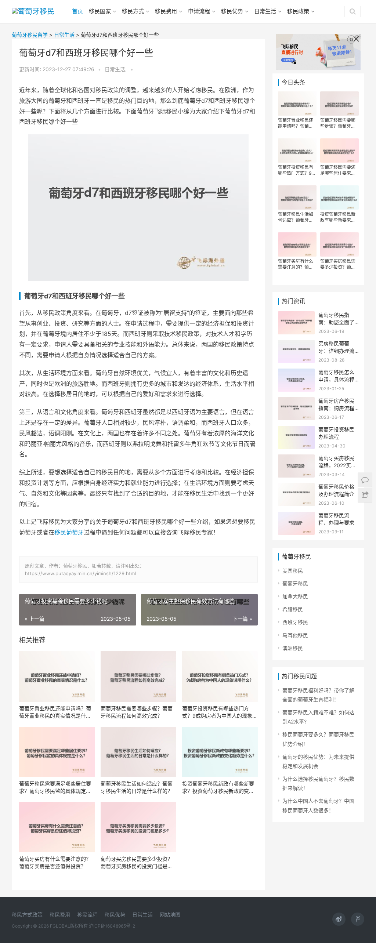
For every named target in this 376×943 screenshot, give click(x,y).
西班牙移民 (295, 622)
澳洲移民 (292, 648)
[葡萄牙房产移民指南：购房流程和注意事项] (296, 402)
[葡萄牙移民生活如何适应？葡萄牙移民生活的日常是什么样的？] (138, 752)
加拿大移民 (295, 596)
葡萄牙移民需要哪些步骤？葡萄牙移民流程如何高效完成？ (137, 712)
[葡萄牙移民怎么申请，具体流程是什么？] (296, 373)
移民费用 (166, 11)
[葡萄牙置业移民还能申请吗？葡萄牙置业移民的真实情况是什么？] (57, 676)
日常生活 (265, 11)
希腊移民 (292, 609)
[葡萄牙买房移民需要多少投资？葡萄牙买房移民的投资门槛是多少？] (138, 827)
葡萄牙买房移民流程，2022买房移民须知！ (337, 465)
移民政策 (298, 11)
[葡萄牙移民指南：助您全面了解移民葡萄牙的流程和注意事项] (296, 316)
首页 (77, 11)
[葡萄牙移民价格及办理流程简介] (296, 488)
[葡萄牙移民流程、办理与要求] (296, 516)
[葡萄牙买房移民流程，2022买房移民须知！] (296, 459)
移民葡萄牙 (69, 532)
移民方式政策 (27, 914)
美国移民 (292, 570)
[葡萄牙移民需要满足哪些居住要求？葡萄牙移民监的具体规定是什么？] (57, 752)
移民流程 (87, 914)
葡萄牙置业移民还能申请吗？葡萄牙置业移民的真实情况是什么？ (55, 712)
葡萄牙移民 (295, 583)
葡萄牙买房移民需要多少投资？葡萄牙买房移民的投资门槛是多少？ (137, 863)
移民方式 (133, 11)
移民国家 (100, 11)
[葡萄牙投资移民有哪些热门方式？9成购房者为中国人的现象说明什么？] (220, 676)
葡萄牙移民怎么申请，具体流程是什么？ (336, 379)
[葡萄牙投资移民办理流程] (296, 430)
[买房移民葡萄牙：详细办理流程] (296, 344)
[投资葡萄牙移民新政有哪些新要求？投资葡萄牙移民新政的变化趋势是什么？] (220, 752)
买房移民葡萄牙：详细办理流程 (336, 350)
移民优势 (232, 11)
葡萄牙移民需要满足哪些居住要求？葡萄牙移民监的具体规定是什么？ (55, 787)
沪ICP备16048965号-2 (112, 926)
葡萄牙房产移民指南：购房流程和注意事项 (336, 408)
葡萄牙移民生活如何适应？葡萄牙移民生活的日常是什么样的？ (137, 787)
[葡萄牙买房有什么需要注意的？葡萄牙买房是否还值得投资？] (57, 827)
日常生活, (116, 69)
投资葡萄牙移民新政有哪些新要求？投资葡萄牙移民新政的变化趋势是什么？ (218, 787)
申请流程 (199, 11)
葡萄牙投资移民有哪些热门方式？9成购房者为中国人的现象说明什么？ (219, 712)
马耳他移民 (295, 635)
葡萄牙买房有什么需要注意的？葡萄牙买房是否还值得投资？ (55, 862)
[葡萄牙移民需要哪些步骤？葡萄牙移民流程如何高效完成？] (138, 676)
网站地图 (170, 914)
